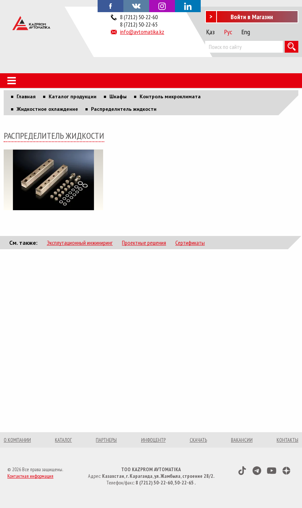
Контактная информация (30, 476)
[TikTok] (242, 470)
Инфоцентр (153, 440)
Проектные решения (144, 242)
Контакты (287, 440)
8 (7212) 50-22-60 (139, 17)
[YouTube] (271, 470)
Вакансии (242, 440)
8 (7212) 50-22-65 (139, 24)
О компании (17, 440)
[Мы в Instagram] (162, 6)
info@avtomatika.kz (142, 31)
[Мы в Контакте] (136, 5)
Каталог (63, 440)
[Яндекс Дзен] (286, 470)
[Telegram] (256, 470)
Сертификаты (190, 242)
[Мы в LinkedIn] (188, 6)
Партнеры (106, 440)
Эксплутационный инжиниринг (80, 242)
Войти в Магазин (252, 17)
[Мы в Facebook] (110, 5)
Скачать (198, 440)
